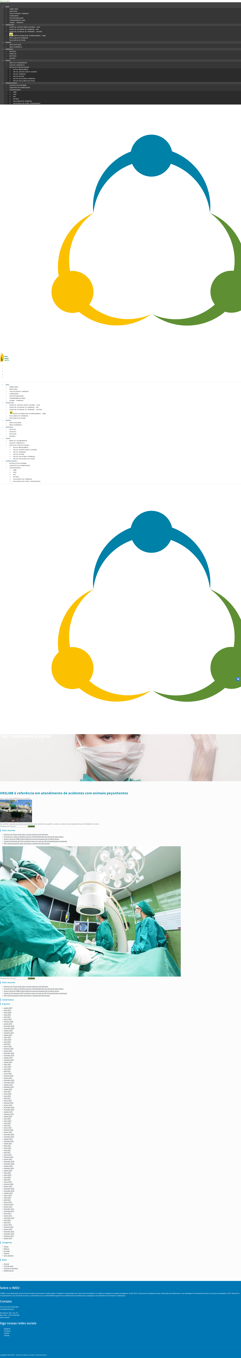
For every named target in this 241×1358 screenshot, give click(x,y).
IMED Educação (15, 45)
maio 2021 (7, 1150)
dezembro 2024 (9, 1053)
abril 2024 (7, 1071)
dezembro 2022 (9, 1107)
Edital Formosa (19, 74)
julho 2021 (7, 1146)
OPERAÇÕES (10, 25)
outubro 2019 (8, 1193)
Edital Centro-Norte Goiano (25, 72)
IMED (7, 7)
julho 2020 (7, 1173)
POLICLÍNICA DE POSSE (17, 40)
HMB (14, 92)
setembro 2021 (9, 1141)
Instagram (7, 1329)
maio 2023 (7, 1096)
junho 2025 (7, 1039)
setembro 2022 (9, 1114)
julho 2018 (7, 1198)
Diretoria (13, 11)
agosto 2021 (8, 1143)
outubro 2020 (8, 1166)
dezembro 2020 (9, 1161)
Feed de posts (8, 1266)
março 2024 (8, 1073)
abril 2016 (7, 1222)
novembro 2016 (9, 1218)
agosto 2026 (8, 1008)
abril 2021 (7, 1152)
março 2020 (8, 1182)
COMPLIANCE (14, 16)
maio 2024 (7, 1069)
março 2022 (8, 1128)
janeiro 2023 (8, 1105)
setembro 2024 (9, 1060)
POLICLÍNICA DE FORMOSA (18, 38)
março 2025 (8, 1046)
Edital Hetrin (18, 76)
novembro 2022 (9, 1109)
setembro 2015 (9, 1236)
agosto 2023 (8, 1089)
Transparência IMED (17, 20)
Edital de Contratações (19, 67)
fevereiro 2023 (8, 1103)
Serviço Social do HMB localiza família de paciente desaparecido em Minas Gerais (31, 839)
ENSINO (8, 42)
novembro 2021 (9, 1137)
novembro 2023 (9, 1082)
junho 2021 (7, 1148)
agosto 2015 (8, 1238)
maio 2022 (7, 1123)
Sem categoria (8, 1255)
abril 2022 (7, 1125)
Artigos (12, 51)
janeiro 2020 (8, 1186)
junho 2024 (7, 1067)
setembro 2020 (9, 1168)
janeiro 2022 (8, 1132)
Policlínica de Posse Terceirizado (26, 103)
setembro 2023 (9, 1087)
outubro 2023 (8, 1085)
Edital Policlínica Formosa (24, 78)
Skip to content (5, 1)
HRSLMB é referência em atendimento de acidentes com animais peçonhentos (64, 793)
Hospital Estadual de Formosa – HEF (24, 29)
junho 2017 (7, 1213)
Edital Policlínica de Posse (24, 81)
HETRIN (16, 99)
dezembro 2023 (9, 1080)
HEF (14, 96)
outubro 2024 (8, 1058)
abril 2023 (7, 1098)
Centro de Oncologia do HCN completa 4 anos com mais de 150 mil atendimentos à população (35, 841)
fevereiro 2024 (8, 1076)
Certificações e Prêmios (19, 13)
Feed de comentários (11, 1268)
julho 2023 (7, 1091)
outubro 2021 (8, 1139)
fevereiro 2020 (8, 1184)
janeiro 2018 (8, 1207)
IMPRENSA (9, 49)
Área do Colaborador (18, 63)
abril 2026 (7, 1017)
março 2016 (8, 1225)
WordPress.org (9, 1271)
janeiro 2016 (8, 1229)
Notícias (12, 56)
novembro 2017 (9, 1211)
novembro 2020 (9, 1164)
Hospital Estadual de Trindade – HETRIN (25, 31)
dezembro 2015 (9, 1231)
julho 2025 (7, 1037)
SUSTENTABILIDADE (16, 18)
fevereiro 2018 (8, 1204)
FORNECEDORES (11, 83)
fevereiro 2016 (8, 1227)
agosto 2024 (8, 1062)
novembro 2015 (9, 1234)
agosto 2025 (8, 1035)
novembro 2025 (9, 1028)
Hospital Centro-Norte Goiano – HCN (24, 27)
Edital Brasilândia (20, 69)
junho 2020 (7, 1175)
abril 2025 (7, 1044)
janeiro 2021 (8, 1159)
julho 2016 (7, 1220)
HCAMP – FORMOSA (16, 22)
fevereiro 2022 (8, 1130)
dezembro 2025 (9, 1026)
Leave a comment (24, 798)
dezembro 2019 (9, 1188)
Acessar (6, 1264)
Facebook (7, 1331)
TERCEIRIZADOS (15, 90)
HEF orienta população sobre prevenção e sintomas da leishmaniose (27, 843)
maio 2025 (7, 1042)
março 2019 (8, 1195)
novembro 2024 (9, 1055)
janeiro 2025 (8, 1051)
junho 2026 (7, 1012)
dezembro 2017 (9, 1209)
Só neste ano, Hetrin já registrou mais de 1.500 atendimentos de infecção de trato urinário (33, 837)
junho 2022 (7, 1121)
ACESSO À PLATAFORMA (17, 85)
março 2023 (8, 1100)
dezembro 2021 (9, 1134)
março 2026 (8, 1019)
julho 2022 (7, 1118)
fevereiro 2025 (8, 1048)
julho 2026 (7, 1010)
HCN (14, 94)
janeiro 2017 (8, 1216)
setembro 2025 (9, 1033)
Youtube (6, 1333)
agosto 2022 (8, 1116)
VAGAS (8, 60)
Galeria (12, 58)
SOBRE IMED (13, 9)
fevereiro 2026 (8, 1021)
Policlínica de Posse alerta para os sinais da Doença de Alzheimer (26, 834)
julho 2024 (7, 1064)
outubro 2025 (8, 1030)
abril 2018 (7, 1200)
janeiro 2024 (8, 1078)
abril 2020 (7, 1179)
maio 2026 (7, 1015)
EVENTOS (12, 54)
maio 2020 (7, 1177)
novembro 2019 (9, 1191)
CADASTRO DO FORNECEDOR (19, 87)
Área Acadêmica (15, 47)
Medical (6, 1249)
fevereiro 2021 (8, 1157)
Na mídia (7, 1251)
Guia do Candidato (17, 65)
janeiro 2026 (8, 1024)
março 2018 (8, 1202)
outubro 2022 (8, 1112)
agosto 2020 (8, 1170)
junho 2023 (7, 1094)
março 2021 (8, 1155)
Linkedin (7, 1335)
